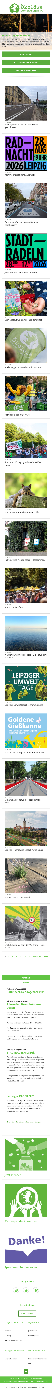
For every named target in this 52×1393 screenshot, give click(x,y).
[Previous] (5, 31)
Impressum (14, 1376)
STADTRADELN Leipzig (21, 1050)
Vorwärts (37, 954)
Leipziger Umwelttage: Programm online (24, 702)
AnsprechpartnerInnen (13, 1338)
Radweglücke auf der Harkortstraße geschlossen (21, 123)
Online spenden (26, 52)
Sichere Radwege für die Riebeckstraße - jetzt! (24, 798)
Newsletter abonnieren (26, 68)
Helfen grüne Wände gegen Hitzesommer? (25, 557)
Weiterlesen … (31, 108)
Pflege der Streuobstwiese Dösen (24, 1003)
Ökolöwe (8, 1328)
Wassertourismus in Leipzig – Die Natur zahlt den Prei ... (26, 653)
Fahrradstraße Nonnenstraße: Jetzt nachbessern (21, 221)
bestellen (27, 1311)
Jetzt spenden (13, 1172)
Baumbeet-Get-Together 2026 (26, 989)
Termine (26, 975)
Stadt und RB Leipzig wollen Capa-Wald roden (23, 461)
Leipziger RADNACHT (20, 1093)
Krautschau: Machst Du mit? (18, 895)
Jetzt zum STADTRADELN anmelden (21, 269)
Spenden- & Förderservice (21, 1265)
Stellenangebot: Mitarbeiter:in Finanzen (23, 364)
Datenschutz (36, 1376)
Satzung (8, 1333)
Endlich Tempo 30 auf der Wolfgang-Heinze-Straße (25, 943)
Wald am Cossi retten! (27, 47)
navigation (5, 7)
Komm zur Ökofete (14, 604)
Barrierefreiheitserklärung (16, 1379)
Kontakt (25, 1376)
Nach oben (26, 1369)
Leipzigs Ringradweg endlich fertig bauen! (24, 847)
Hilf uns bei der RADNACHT (17, 412)
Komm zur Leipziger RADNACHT (25, 47)
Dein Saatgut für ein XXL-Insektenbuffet (23, 317)
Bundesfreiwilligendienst (37, 1356)
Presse (26, 980)
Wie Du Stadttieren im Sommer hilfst (22, 510)
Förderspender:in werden (27, 60)
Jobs (29, 1361)
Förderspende (33, 1333)
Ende (46, 954)
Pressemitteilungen (39, 1379)
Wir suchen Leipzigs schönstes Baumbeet (24, 749)
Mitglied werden (11, 1356)
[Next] (47, 31)
